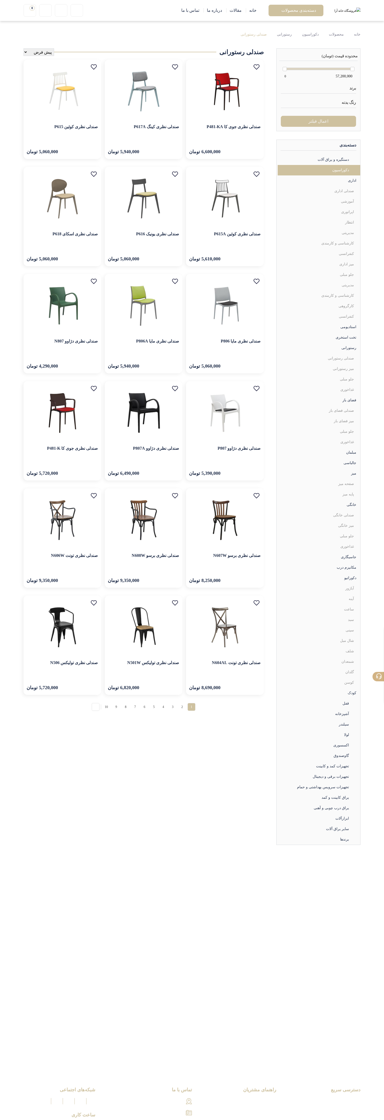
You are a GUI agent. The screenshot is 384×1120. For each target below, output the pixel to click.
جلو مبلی (347, 275)
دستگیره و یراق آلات (333, 160)
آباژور (349, 588)
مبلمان (351, 452)
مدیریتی (348, 233)
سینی (350, 630)
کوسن (349, 682)
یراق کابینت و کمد (335, 797)
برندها (344, 839)
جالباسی (350, 463)
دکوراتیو (350, 578)
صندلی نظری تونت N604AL (236, 662)
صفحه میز (346, 484)
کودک (352, 693)
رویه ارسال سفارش (259, 1110)
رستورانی (284, 34)
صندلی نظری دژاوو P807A (156, 448)
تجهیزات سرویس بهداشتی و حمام (323, 787)
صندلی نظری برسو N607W (237, 555)
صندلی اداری (344, 191)
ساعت (349, 609)
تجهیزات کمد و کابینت (332, 766)
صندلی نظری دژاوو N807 (76, 341)
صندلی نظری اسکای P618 (75, 234)
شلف (350, 651)
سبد (351, 620)
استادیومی (348, 327)
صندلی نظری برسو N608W (155, 555)
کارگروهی (346, 306)
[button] (256, 67)
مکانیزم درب (346, 567)
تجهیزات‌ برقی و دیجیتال (331, 777)
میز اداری (346, 264)
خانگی (351, 505)
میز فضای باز (344, 421)
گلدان (349, 672)
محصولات (336, 34)
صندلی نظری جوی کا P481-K (72, 448)
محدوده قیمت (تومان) (340, 56)
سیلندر (344, 724)
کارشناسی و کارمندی (337, 243)
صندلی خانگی (343, 515)
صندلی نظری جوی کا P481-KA (234, 126)
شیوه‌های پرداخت (261, 1101)
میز (353, 473)
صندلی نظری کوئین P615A (237, 234)
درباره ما (352, 1101)
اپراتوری (347, 212)
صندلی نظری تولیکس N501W (153, 662)
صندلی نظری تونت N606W (74, 555)
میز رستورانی (343, 369)
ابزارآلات (342, 818)
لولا (346, 735)
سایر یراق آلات (337, 829)
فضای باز (349, 400)
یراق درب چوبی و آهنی (331, 808)
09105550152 (172, 1113)
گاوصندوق (341, 756)
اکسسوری (341, 745)
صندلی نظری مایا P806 (241, 341)
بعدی (96, 707)
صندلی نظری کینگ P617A (156, 126)
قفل (345, 703)
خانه (356, 34)
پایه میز (348, 494)
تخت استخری (346, 337)
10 (106, 707)
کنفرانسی (346, 254)
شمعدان (347, 662)
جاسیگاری (348, 557)
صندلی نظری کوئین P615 (76, 126)
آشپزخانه (342, 714)
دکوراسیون (310, 34)
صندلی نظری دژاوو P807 (239, 448)
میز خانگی (346, 526)
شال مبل (347, 641)
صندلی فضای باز (341, 411)
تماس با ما (351, 1110)
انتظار (349, 222)
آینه (351, 599)
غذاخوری (347, 390)
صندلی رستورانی (254, 34)
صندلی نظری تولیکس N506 (74, 662)
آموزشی (347, 201)
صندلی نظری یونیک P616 (157, 234)
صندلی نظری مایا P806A (157, 341)
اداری (352, 180)
